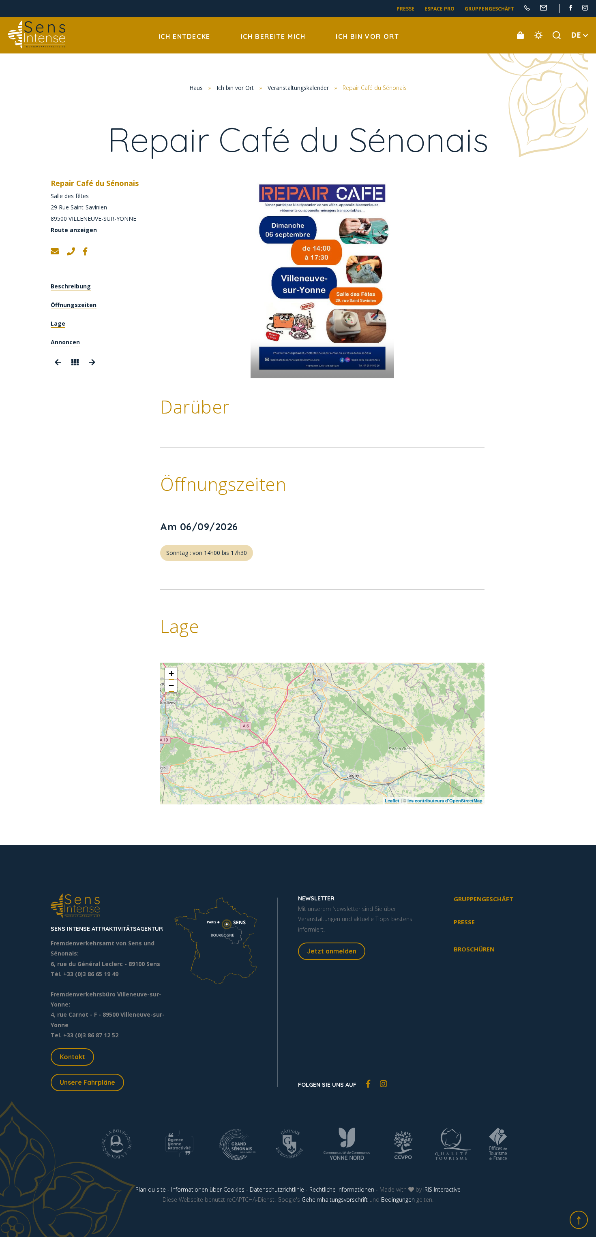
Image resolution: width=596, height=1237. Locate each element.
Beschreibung (71, 286)
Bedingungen (398, 1199)
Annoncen (65, 342)
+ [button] (171, 673)
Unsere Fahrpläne (87, 1082)
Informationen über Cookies (207, 1189)
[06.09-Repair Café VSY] (322, 277)
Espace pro (439, 8)
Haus (196, 88)
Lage (58, 324)
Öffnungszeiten (73, 305)
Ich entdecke (184, 36)
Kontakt (72, 1057)
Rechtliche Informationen (341, 1189)
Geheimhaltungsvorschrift (335, 1199)
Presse (405, 8)
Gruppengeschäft (489, 8)
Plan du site (150, 1189)
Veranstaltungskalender (298, 88)
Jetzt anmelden (331, 951)
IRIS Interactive (442, 1189)
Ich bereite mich (273, 36)
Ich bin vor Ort (367, 36)
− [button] (171, 685)
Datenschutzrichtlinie (277, 1189)
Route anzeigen (74, 230)
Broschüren (474, 949)
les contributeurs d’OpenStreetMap (444, 801)
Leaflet (392, 801)
